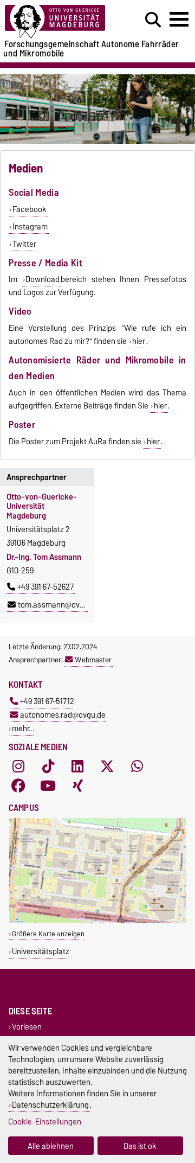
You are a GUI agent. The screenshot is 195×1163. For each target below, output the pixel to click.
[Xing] (77, 786)
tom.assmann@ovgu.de (58, 604)
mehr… (23, 728)
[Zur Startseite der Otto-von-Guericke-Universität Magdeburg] (60, 22)
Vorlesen (27, 1027)
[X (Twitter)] (107, 766)
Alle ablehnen (51, 1146)
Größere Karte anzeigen (48, 934)
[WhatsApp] (137, 766)
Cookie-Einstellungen (44, 1121)
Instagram (30, 226)
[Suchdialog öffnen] (153, 20)
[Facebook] (18, 786)
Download (42, 279)
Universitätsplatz (40, 951)
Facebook (29, 209)
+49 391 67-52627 (45, 586)
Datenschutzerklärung (50, 1104)
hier (138, 341)
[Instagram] (18, 766)
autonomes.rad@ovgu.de (63, 714)
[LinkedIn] (77, 766)
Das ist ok (140, 1146)
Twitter (24, 244)
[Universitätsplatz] (97, 920)
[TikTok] (48, 766)
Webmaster (93, 659)
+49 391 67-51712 (47, 701)
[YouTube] (48, 786)
